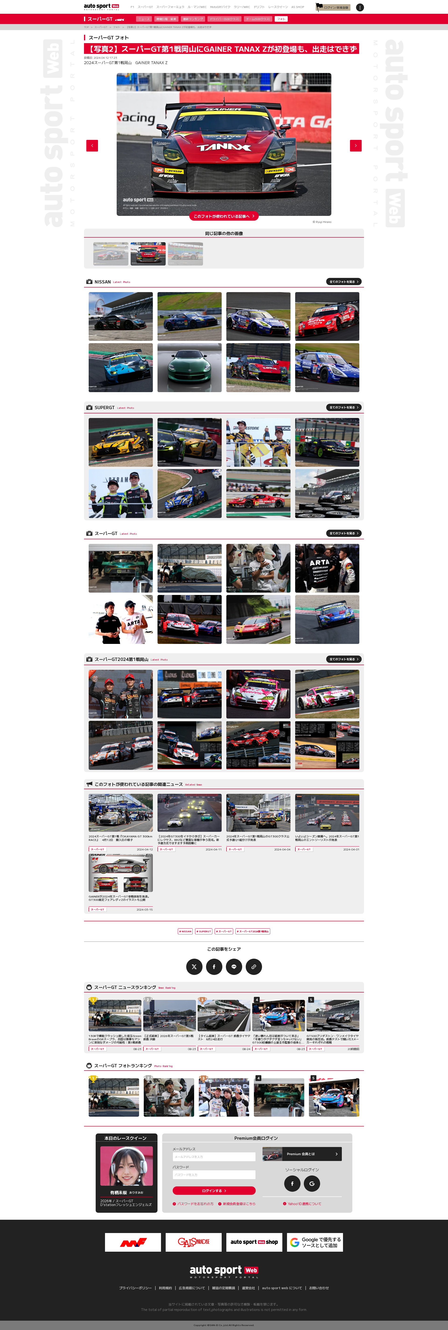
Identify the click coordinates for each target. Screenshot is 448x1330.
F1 (132, 7)
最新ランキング (193, 19)
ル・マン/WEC (197, 7)
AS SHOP (297, 7)
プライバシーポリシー (135, 1287)
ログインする (212, 1190)
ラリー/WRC (242, 7)
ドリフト (259, 7)
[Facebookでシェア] (214, 967)
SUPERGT (205, 931)
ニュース (144, 19)
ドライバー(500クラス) (224, 19)
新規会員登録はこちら (239, 1204)
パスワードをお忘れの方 (196, 1204)
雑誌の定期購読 (223, 1287)
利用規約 (165, 1287)
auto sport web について (282, 1287)
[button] (356, 146)
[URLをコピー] (254, 967)
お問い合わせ (319, 1287)
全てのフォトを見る (342, 281)
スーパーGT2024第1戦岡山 (254, 931)
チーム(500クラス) (258, 19)
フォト (281, 19)
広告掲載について (192, 1287)
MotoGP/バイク (220, 7)
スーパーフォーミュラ (170, 7)
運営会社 (248, 1287)
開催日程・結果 (166, 19)
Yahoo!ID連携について (305, 1204)
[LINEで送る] (234, 967)
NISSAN (186, 931)
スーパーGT (145, 7)
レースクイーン (278, 7)
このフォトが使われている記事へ (222, 216)
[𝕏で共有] (194, 967)
